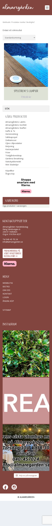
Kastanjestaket (12, 149)
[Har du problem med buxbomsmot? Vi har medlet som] (26, 353)
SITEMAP (7, 310)
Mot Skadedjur (12, 164)
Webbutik (6, 22)
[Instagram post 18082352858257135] (26, 447)
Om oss (6, 290)
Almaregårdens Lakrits (15, 122)
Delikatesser (11, 140)
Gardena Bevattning (14, 158)
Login (6, 297)
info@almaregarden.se (13, 241)
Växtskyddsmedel (13, 161)
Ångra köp (10, 173)
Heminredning (11, 134)
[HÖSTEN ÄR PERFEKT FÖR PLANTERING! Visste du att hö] (26, 400)
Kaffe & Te (10, 131)
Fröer (7, 152)
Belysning (9, 146)
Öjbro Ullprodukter (13, 143)
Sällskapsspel (11, 137)
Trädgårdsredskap (13, 155)
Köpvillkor (9, 170)
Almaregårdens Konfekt (16, 125)
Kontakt (7, 293)
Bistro (6, 286)
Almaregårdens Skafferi (15, 128)
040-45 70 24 (12, 239)
